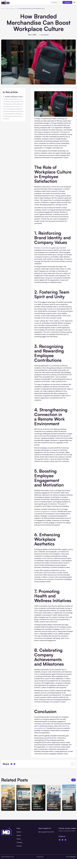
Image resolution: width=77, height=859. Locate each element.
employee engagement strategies (45, 511)
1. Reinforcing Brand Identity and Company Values (13, 99)
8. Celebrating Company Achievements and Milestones (13, 116)
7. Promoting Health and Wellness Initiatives (13, 113)
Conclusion (6, 118)
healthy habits (65, 629)
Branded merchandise (41, 248)
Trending (19, 842)
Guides (19, 835)
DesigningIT (73, 856)
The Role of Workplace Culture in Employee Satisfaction (14, 96)
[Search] (51, 2)
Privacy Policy (40, 856)
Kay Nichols (45, 35)
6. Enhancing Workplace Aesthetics (13, 111)
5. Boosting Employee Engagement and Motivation (13, 109)
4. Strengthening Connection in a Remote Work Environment (13, 106)
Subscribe (67, 2)
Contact (19, 846)
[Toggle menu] (74, 2)
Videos (19, 839)
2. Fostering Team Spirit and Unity (12, 101)
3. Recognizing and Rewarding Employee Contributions (13, 104)
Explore (19, 832)
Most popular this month (46, 832)
